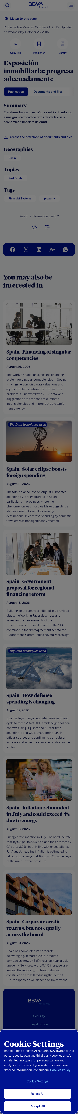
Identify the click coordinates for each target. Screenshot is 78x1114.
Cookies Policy (60, 1070)
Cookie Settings (38, 1081)
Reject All (37, 1094)
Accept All (37, 1106)
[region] (39, 1071)
